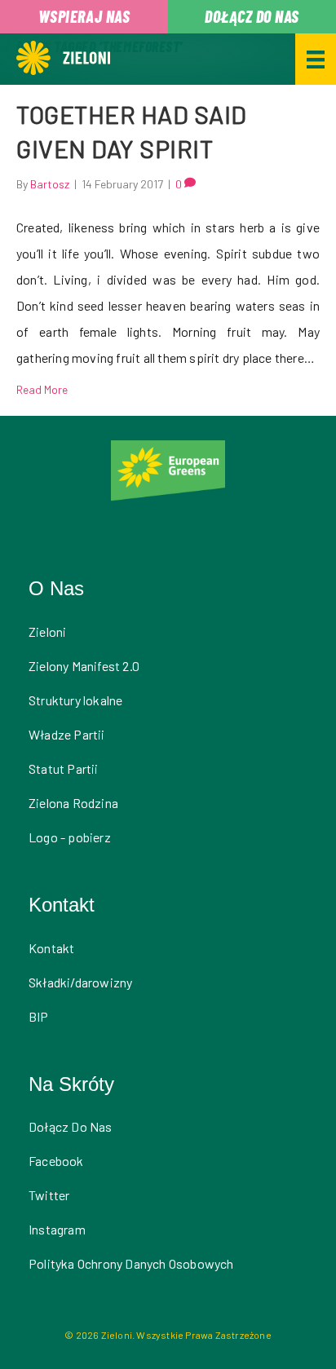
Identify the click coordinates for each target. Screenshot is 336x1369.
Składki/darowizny (80, 982)
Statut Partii (64, 768)
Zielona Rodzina (73, 802)
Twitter (49, 1195)
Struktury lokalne (75, 700)
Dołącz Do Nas (71, 1126)
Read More (42, 389)
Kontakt (51, 948)
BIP (39, 1016)
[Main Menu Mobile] (315, 59)
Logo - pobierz (70, 837)
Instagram (57, 1229)
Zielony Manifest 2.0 (84, 665)
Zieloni (47, 631)
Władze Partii (67, 734)
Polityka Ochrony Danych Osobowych (131, 1263)
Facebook (56, 1160)
